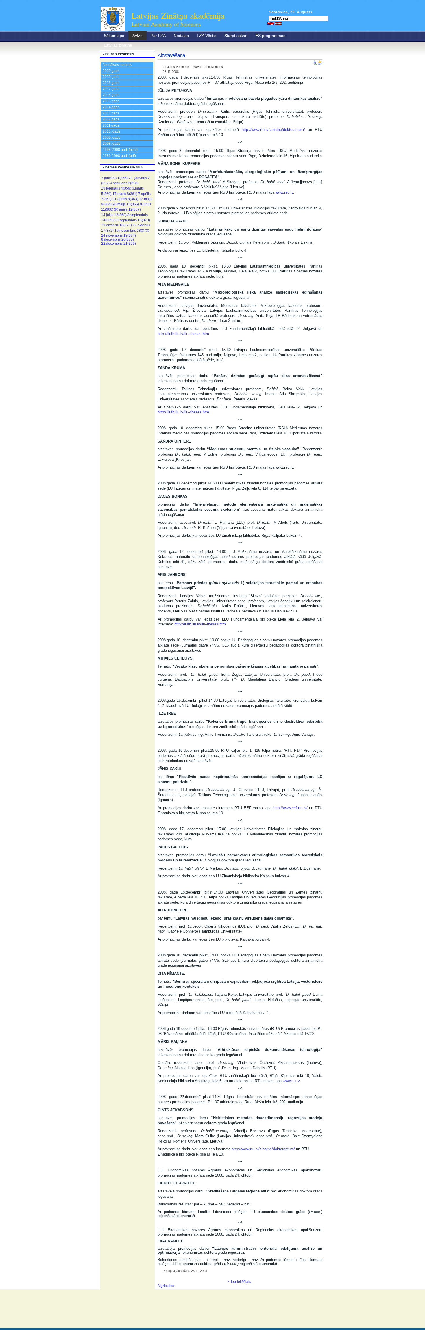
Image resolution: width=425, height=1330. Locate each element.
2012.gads (111, 119)
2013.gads (111, 113)
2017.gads (111, 89)
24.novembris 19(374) (118, 235)
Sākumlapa (114, 35)
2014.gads (111, 107)
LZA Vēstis (206, 35)
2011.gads (111, 125)
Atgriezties (166, 1286)
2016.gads (111, 95)
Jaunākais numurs (117, 65)
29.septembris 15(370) (132, 220)
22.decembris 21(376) (118, 244)
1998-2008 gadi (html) (120, 150)
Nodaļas (181, 35)
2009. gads (111, 137)
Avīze (137, 35)
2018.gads (111, 83)
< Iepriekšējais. (240, 1282)
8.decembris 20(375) (117, 239)
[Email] (320, 62)
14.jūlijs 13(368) (114, 215)
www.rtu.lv (291, 1081)
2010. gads (111, 131)
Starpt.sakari (235, 35)
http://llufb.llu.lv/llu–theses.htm (183, 334)
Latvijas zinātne (118, 45)
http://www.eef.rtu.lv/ (290, 808)
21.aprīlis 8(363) (125, 199)
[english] (270, 23)
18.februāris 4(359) (116, 188)
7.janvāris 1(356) (114, 178)
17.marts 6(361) (124, 194)
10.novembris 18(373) (131, 231)
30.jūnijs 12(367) (127, 209)
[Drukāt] (315, 62)
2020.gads (111, 71)
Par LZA (158, 35)
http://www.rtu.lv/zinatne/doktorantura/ (273, 129)
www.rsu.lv (284, 192)
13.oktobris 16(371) (116, 225)
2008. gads (111, 144)
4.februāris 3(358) (124, 183)
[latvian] (278, 23)
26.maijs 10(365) (125, 204)
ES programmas (270, 35)
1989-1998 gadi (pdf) (119, 156)
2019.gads (111, 77)
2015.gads (111, 101)
